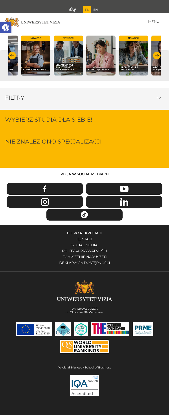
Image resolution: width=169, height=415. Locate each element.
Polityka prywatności (84, 251)
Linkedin (124, 202)
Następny (157, 55)
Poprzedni (12, 55)
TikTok (84, 215)
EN (95, 10)
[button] (5, 27)
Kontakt (84, 239)
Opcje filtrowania (159, 97)
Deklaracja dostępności (84, 263)
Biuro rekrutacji (84, 233)
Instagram (45, 202)
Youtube (124, 189)
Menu (154, 22)
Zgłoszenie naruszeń (84, 257)
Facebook (45, 189)
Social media (84, 245)
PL (87, 10)
